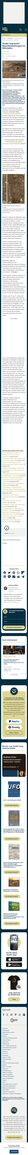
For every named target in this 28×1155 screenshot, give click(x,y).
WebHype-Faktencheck (8, 1088)
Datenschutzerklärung (8, 1091)
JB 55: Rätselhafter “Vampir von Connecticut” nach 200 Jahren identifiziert (11, 454)
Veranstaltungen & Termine (9, 1084)
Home (3, 38)
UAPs (15, 669)
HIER (7, 141)
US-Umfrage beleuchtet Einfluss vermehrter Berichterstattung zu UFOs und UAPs (14, 662)
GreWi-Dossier (6, 1049)
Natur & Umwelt (6, 1067)
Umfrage (6, 670)
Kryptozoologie (6, 1059)
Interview (4, 1051)
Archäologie (10, 38)
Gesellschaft (8, 656)
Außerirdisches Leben (8, 1032)
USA (10, 670)
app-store (14, 959)
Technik (4, 1080)
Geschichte (5, 1042)
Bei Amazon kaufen (12, 923)
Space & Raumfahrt (7, 1078)
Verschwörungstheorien (9, 1086)
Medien (9, 669)
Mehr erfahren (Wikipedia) (11, 602)
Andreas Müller (5, 51)
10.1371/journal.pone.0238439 (11, 113)
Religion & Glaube (7, 1072)
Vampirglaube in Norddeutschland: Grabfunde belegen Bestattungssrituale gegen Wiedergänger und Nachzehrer (13, 489)
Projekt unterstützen (14, 1137)
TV (12, 669)
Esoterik (4, 1036)
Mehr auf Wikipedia (9, 767)
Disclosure (5, 1034)
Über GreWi (5, 1090)
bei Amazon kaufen (12, 805)
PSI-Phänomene (6, 1070)
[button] (4, 572)
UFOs (14, 656)
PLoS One (11, 533)
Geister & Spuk (6, 1040)
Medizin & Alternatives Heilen (10, 1063)
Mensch (4, 1065)
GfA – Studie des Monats (9, 1045)
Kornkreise (5, 1055)
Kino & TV (5, 1053)
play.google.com (14, 965)
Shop (14, 999)
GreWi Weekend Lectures (9, 1047)
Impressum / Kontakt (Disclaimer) (11, 1093)
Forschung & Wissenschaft (9, 1038)
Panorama (5, 1068)
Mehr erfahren (14, 733)
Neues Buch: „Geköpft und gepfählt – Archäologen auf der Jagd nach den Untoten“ (12, 479)
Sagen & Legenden (7, 1074)
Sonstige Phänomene (8, 1076)
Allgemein (5, 1028)
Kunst (3, 1061)
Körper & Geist (6, 1057)
